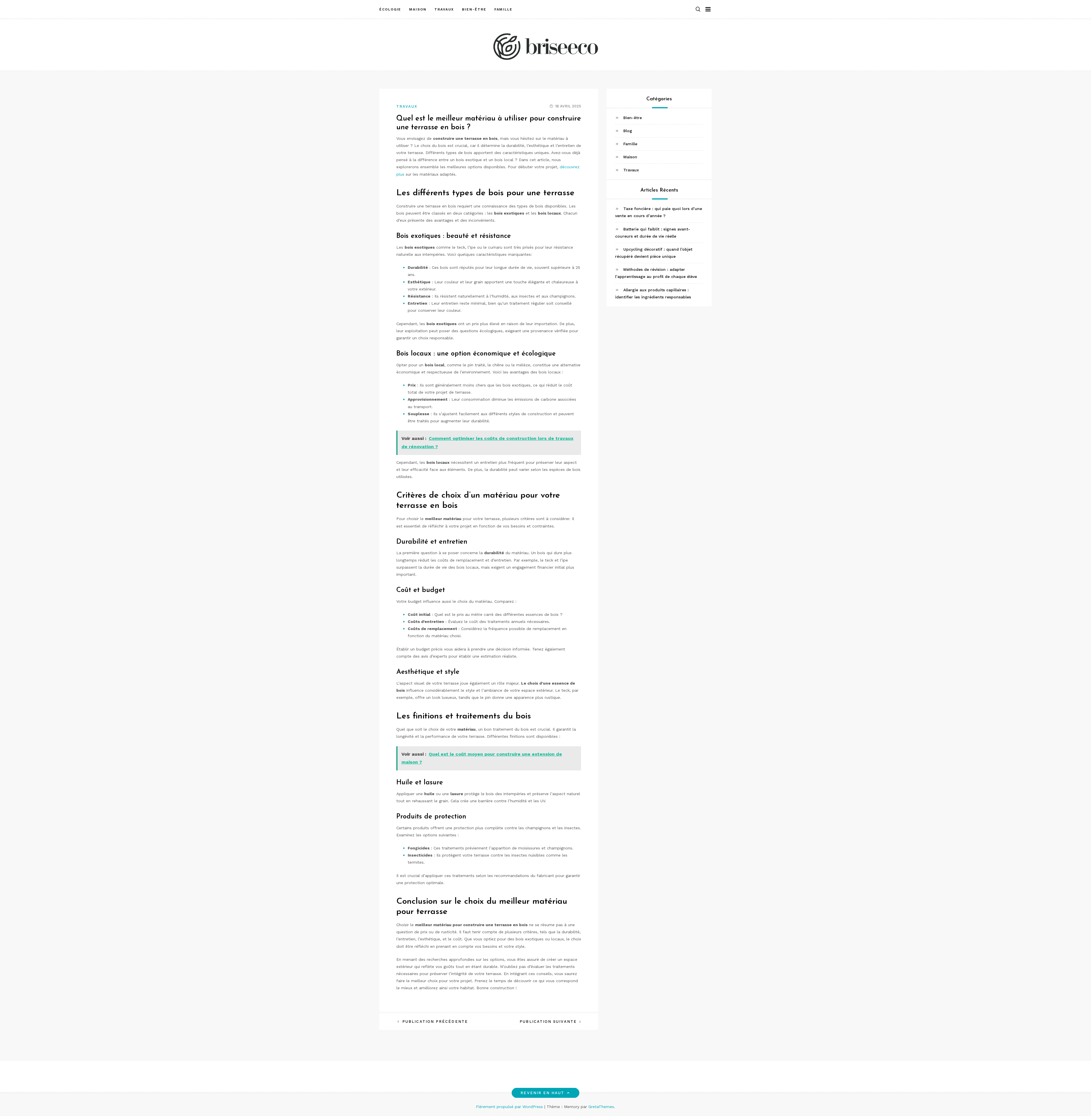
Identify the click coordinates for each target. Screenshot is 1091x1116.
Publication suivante (548, 1021)
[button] (698, 9)
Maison (417, 9)
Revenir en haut (542, 1093)
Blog (627, 130)
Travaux (444, 9)
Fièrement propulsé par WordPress (510, 1106)
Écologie (390, 9)
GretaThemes (601, 1106)
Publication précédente (435, 1021)
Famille (503, 9)
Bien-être (474, 9)
